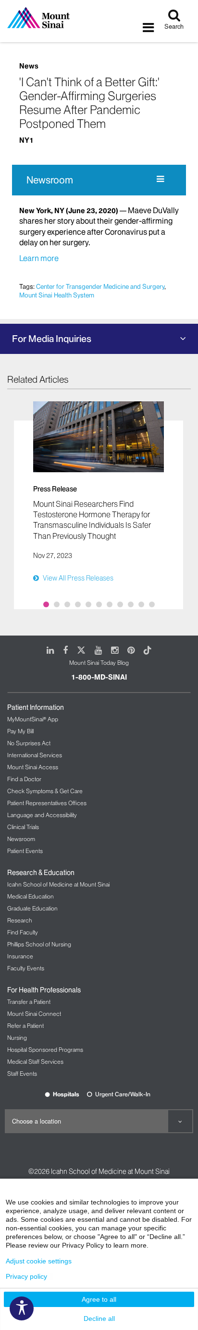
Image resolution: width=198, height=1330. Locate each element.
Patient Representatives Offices (47, 803)
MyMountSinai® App (32, 719)
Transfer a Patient (28, 1001)
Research (19, 920)
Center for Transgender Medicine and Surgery (100, 286)
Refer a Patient (25, 1025)
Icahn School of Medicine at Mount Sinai (58, 884)
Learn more (39, 258)
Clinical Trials (23, 826)
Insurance (20, 956)
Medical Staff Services (35, 1061)
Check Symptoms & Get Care (45, 791)
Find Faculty (22, 932)
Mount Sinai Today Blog (99, 662)
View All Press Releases (78, 578)
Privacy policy (26, 1276)
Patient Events (25, 850)
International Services (34, 755)
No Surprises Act (28, 743)
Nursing (17, 1037)
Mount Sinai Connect (34, 1013)
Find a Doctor (24, 779)
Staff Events (22, 1073)
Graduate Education (32, 908)
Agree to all (99, 1299)
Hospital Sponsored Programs (45, 1049)
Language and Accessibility (42, 814)
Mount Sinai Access (32, 767)
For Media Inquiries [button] (51, 338)
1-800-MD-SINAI (99, 677)
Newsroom (49, 180)
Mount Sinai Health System (56, 295)
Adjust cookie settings (39, 1261)
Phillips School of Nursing (39, 944)
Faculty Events (25, 968)
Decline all (99, 1318)
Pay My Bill (20, 731)
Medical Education (30, 896)
